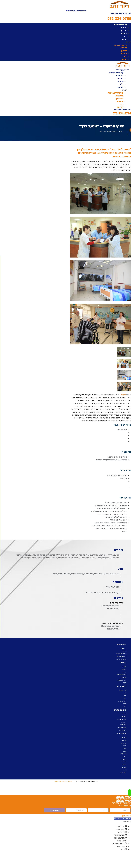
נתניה (124, 751)
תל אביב (124, 740)
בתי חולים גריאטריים (121, 654)
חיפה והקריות (122, 690)
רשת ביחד (123, 722)
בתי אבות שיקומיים (121, 656)
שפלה (124, 704)
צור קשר (124, 39)
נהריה (124, 746)
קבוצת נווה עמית (122, 727)
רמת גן (124, 756)
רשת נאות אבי (122, 730)
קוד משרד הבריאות (120, 25)
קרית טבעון (123, 773)
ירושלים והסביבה (122, 701)
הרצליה (124, 767)
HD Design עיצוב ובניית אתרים (63, 782)
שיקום (124, 683)
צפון (125, 698)
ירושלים (124, 737)
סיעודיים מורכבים (122, 680)
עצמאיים (124, 669)
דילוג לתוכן (126, 816)
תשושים (124, 672)
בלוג (125, 36)
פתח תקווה (123, 754)
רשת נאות (123, 716)
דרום (125, 706)
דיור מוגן (124, 30)
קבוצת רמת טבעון (121, 719)
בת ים (124, 770)
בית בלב (124, 714)
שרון (125, 695)
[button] (76, 42)
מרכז (125, 693)
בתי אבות (124, 27)
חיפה (125, 748)
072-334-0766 (119, 18)
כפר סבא (124, 762)
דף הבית (121, 131)
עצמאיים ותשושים (121, 675)
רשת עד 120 (123, 725)
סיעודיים (124, 666)
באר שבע (124, 759)
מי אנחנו (124, 33)
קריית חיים (123, 743)
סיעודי (123, 394)
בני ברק (124, 764)
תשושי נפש (123, 677)
